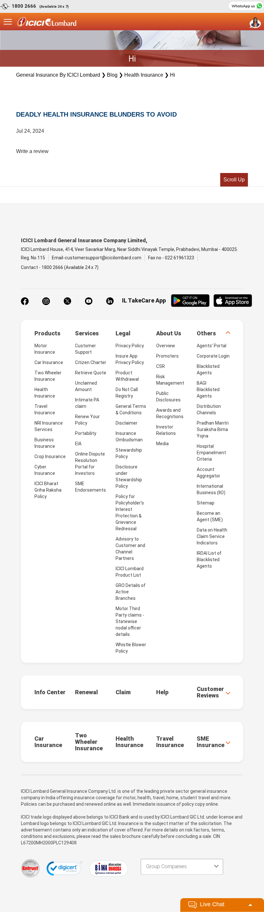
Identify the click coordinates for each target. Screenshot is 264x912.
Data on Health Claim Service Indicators (212, 536)
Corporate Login (213, 356)
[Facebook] (25, 301)
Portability (85, 433)
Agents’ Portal (211, 345)
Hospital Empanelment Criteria (211, 453)
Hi (172, 75)
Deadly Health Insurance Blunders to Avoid (96, 114)
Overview (165, 345)
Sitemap (205, 502)
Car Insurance (48, 362)
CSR (160, 366)
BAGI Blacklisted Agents (208, 389)
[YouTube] (88, 301)
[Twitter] (67, 301)
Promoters (167, 356)
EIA (78, 443)
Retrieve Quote (90, 372)
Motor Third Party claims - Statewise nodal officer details (130, 621)
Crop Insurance (50, 456)
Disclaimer (126, 423)
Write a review (32, 151)
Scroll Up (234, 179)
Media (162, 443)
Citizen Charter (90, 362)
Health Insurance (143, 75)
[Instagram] (46, 301)
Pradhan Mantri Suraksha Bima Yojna (213, 429)
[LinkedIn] (110, 301)
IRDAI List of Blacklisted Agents (209, 560)
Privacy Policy (130, 345)
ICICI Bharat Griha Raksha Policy (47, 490)
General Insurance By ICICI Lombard (58, 75)
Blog (112, 75)
